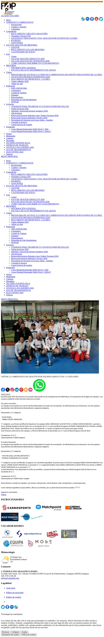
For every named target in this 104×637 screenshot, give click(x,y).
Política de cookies (13, 597)
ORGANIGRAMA (19, 229)
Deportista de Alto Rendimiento (24, 240)
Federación (10, 227)
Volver (3, 495)
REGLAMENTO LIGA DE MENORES (28, 190)
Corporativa (16, 231)
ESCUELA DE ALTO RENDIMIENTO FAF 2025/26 (33, 211)
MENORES (11, 206)
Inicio (8, 161)
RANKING (16, 181)
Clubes (9, 213)
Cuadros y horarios (18, 167)
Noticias (9, 295)
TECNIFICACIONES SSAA (18, 283)
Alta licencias (16, 254)
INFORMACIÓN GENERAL (23, 208)
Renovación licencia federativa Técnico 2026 (29, 258)
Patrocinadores (17, 238)
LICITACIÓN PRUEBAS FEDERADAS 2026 (30, 218)
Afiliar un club (17, 224)
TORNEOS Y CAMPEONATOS (19, 163)
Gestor (13, 197)
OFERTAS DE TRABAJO (17, 286)
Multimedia (10, 277)
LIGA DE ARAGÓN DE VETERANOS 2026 (30, 202)
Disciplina (10, 281)
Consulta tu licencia (19, 263)
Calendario (15, 170)
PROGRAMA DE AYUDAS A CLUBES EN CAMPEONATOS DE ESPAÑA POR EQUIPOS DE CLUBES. (56, 215)
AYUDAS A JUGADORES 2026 (20, 288)
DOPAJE (15, 243)
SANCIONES (17, 183)
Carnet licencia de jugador (21, 265)
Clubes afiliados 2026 (20, 222)
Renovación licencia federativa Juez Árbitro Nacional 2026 (34, 256)
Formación (10, 268)
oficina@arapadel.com (10, 578)
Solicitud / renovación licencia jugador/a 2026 (29, 252)
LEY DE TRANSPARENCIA (18, 290)
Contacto (9, 279)
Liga (8, 195)
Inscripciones (16, 165)
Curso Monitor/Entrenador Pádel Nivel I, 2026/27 (31, 272)
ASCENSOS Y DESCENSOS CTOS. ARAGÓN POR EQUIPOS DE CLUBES (44, 179)
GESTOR (15, 188)
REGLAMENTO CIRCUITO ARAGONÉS (29, 174)
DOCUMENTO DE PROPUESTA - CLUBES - (31, 220)
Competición (11, 172)
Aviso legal (10, 588)
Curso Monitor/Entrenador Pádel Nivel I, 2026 (29, 270)
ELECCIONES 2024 (14, 293)
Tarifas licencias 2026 (20, 249)
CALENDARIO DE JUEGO (23, 192)
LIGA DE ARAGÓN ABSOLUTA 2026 (28, 199)
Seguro (9, 274)
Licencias (10, 245)
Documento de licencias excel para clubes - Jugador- (32, 261)
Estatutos (14, 236)
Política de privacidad (14, 593)
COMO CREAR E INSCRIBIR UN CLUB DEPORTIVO (35, 204)
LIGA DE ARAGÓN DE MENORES (21, 186)
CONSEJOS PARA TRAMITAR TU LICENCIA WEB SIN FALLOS (40, 247)
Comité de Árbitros (19, 233)
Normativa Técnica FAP (21, 177)
